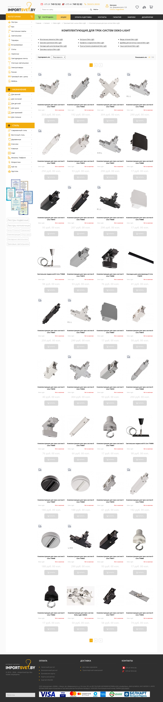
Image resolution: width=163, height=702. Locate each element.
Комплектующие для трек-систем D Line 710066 (139, 219)
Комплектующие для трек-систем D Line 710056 (110, 275)
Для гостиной (16, 99)
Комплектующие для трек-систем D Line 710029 (110, 219)
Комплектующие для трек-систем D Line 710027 (80, 332)
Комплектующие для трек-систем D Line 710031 (110, 162)
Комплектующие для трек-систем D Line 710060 (139, 557)
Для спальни (16, 117)
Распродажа (47, 17)
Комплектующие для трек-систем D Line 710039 (51, 162)
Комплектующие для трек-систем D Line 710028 (139, 106)
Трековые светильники (18, 244)
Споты (13, 49)
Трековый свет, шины (19, 77)
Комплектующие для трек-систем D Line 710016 (110, 501)
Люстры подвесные (18, 220)
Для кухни (15, 108)
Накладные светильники (18, 239)
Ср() (123, 688)
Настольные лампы (18, 31)
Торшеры (15, 40)
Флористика (16, 162)
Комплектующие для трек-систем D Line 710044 (80, 219)
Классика (14, 144)
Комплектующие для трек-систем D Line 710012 (80, 162)
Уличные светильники (20, 63)
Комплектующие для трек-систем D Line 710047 (51, 501)
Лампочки (15, 54)
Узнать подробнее (117, 9)
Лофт (13, 153)
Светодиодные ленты (19, 58)
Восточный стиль (18, 135)
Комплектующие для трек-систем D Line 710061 (110, 444)
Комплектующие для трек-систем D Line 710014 (51, 219)
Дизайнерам (147, 17)
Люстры (14, 22)
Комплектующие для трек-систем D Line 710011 (110, 557)
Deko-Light (41, 110)
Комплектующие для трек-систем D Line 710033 (110, 106)
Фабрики (131, 17)
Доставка (85, 660)
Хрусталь (14, 171)
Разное (14, 72)
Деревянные (16, 139)
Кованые (14, 148)
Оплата (43, 660)
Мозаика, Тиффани (18, 158)
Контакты (102, 17)
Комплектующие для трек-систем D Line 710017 (110, 614)
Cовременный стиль (19, 130)
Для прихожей (16, 113)
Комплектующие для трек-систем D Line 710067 (110, 332)
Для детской (16, 103)
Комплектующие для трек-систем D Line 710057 (80, 444)
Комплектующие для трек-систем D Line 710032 (80, 557)
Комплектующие (14, 235)
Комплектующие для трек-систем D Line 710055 (51, 444)
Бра (12, 27)
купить (52, 121)
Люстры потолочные (19, 225)
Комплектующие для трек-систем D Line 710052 (139, 614)
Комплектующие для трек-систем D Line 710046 (51, 557)
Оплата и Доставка (83, 17)
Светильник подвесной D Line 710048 (51, 274)
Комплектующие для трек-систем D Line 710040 (139, 388)
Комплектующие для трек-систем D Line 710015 (139, 332)
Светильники (16, 36)
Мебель (14, 81)
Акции (63, 17)
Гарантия (117, 17)
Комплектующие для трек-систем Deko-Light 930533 (80, 614)
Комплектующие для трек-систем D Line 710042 (139, 501)
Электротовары (17, 67)
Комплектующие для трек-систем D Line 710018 (51, 388)
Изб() (127, 688)
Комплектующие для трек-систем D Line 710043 (80, 106)
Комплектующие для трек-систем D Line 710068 (139, 162)
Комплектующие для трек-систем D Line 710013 (80, 275)
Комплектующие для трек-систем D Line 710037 (51, 106)
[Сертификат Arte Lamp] (19, 197)
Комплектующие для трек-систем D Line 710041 (51, 332)
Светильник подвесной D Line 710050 (139, 443)
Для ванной (15, 94)
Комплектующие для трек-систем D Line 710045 (80, 501)
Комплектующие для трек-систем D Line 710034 (80, 388)
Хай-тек (14, 167)
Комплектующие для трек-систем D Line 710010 (110, 388)
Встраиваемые (17, 45)
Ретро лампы (26, 235)
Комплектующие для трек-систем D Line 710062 (51, 614)
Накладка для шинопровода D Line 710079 (140, 275)
